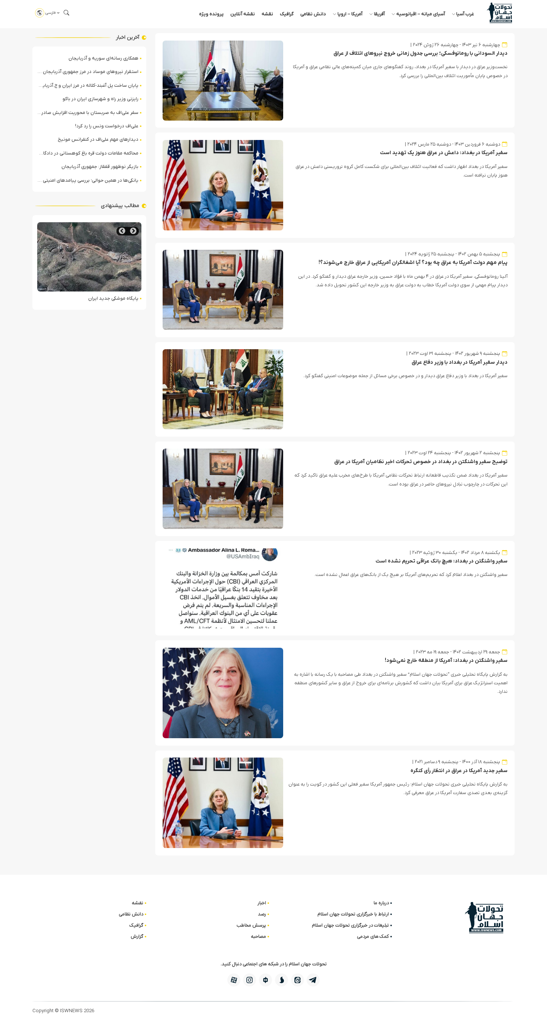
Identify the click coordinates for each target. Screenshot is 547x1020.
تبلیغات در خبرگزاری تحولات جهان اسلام (350, 925)
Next (122, 231)
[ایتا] (297, 979)
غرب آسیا (465, 14)
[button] (66, 13)
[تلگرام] (313, 979)
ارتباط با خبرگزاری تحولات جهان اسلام (353, 914)
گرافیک (287, 14)
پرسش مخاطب (251, 925)
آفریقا (379, 14)
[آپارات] (233, 979)
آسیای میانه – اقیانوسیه (420, 14)
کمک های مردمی (373, 936)
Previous (133, 231)
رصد (262, 914)
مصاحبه (258, 936)
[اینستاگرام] (249, 979)
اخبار (261, 903)
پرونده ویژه (211, 14)
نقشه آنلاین (242, 14)
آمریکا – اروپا (350, 14)
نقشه (267, 14)
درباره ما (381, 903)
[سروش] (281, 979)
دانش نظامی (313, 14)
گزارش (137, 936)
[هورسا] (265, 979)
